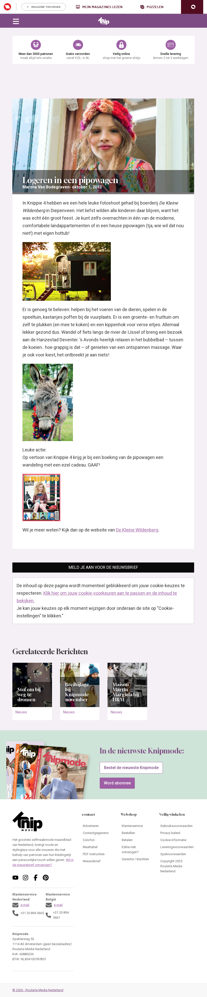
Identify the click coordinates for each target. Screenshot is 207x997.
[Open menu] (15, 20)
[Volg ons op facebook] (36, 878)
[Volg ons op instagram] (25, 878)
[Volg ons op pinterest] (46, 878)
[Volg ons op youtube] (15, 878)
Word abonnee (117, 783)
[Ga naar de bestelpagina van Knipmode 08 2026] (59, 783)
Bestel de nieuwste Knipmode (131, 767)
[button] (192, 7)
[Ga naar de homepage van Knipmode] (103, 21)
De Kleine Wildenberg (137, 530)
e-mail (24, 905)
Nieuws (21, 712)
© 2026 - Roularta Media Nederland (37, 990)
